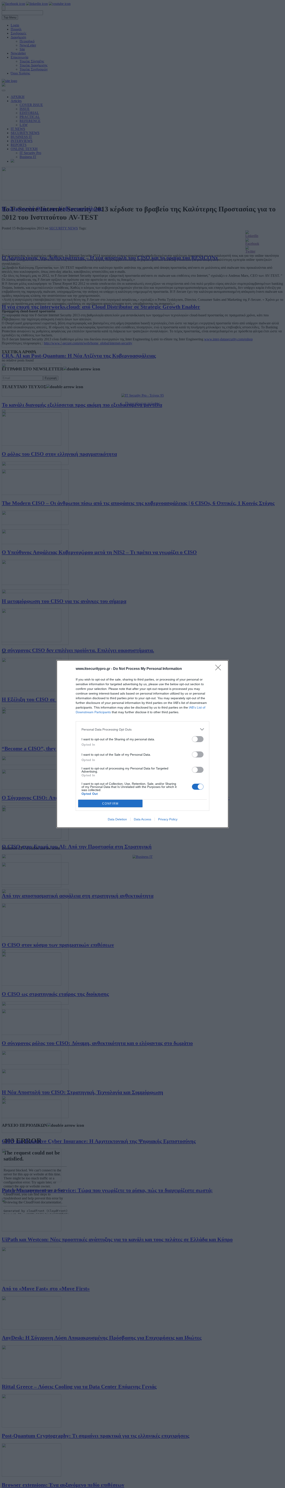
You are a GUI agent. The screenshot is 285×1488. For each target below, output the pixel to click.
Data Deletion (117, 819)
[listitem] (142, 729)
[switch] (198, 739)
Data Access (142, 819)
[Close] (219, 669)
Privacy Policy (167, 819)
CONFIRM (110, 803)
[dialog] (142, 744)
